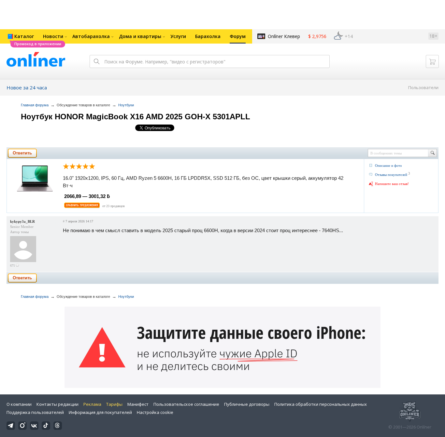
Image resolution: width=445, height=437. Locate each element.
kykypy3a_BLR (22, 221)
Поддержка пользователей (35, 412)
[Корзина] (432, 61)
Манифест (138, 404)
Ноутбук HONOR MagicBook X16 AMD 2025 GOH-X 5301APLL (135, 116)
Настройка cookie (155, 412)
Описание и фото (388, 165)
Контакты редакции (57, 404)
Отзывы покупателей (391, 175)
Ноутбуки (126, 105)
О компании (19, 404)
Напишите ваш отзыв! (392, 184)
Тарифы (114, 404)
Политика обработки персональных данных (320, 404)
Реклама (92, 404)
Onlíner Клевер (284, 36)
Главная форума (35, 105)
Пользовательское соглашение (186, 404)
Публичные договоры (246, 404)
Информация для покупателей (100, 412)
